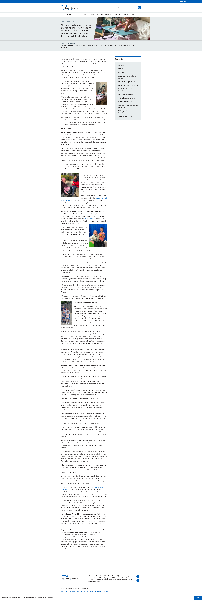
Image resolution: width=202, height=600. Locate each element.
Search (139, 7)
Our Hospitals (66, 14)
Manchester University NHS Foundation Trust (69, 7)
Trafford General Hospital (126, 98)
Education (100, 14)
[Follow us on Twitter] (138, 576)
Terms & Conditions (74, 591)
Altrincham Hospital (125, 116)
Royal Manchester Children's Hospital (127, 77)
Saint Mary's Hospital (125, 102)
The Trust (76, 14)
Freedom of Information (96, 591)
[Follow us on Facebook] (138, 580)
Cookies (106, 591)
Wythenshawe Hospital (126, 94)
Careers (92, 14)
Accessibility (183, 1)
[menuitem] (66, 15)
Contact (132, 14)
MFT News (121, 69)
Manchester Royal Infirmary (127, 82)
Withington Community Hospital (126, 112)
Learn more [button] (50, 597)
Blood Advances (89, 219)
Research (108, 14)
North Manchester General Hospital (127, 90)
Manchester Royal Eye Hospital (128, 85)
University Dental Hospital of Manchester (128, 106)
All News (121, 65)
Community (118, 14)
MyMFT (85, 14)
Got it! (197, 597)
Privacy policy (84, 591)
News (126, 14)
